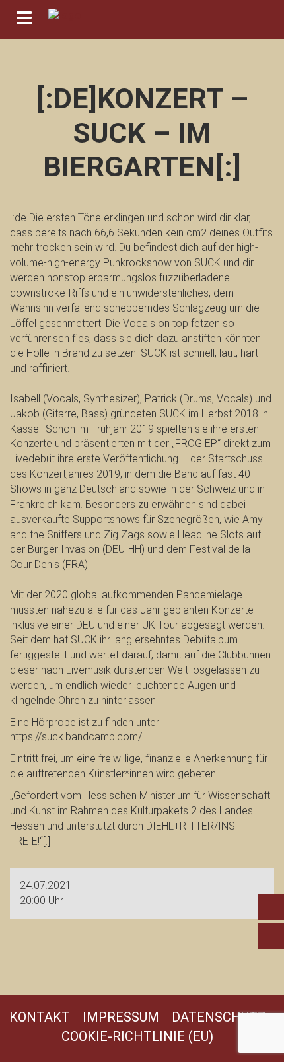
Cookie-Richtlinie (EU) (137, 1036)
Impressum (121, 1017)
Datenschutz (219, 1017)
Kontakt (39, 1017)
